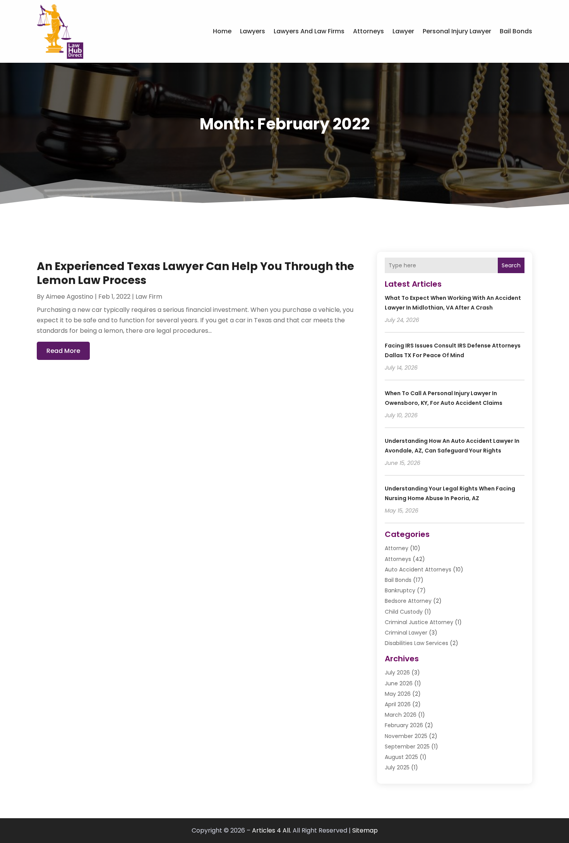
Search (511, 265)
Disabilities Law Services (416, 643)
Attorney (396, 548)
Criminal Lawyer (406, 633)
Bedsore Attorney (408, 601)
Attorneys (368, 31)
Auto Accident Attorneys (418, 569)
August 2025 (401, 757)
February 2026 (404, 725)
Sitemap (365, 830)
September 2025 (407, 746)
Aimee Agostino (69, 296)
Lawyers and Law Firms (309, 31)
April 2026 (398, 704)
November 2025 (406, 736)
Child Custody (404, 612)
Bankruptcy (400, 590)
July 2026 (397, 672)
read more (63, 350)
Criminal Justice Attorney (419, 622)
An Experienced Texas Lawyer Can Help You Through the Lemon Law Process (195, 273)
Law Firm (148, 296)
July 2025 (397, 767)
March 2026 (400, 715)
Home (222, 31)
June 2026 (399, 683)
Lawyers (252, 31)
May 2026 (398, 694)
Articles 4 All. (271, 830)
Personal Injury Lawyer (457, 31)
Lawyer (403, 31)
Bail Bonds (516, 31)
